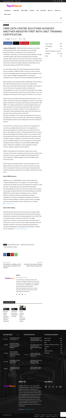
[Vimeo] (60, 1)
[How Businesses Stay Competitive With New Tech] (6, 369)
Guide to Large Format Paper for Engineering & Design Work (35, 355)
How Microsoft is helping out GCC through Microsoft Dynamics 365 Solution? (12, 266)
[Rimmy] (4, 39)
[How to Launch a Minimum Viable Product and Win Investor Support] (22, 308)
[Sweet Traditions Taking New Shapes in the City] (26, 369)
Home (4, 22)
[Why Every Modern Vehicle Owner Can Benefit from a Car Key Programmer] (6, 308)
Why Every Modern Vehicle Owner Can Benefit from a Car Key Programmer (6, 316)
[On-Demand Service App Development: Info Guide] (14, 308)
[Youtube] (62, 1)
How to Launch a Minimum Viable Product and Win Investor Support (22, 316)
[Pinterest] (12, 254)
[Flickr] (53, 386)
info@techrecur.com (29, 409)
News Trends (10, 22)
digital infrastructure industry (27, 244)
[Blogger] (45, 386)
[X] (57, 1)
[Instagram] (55, 1)
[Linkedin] (22, 294)
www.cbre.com (9, 203)
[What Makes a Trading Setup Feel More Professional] (6, 362)
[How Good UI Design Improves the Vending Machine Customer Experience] (6, 345)
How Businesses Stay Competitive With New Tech (14, 369)
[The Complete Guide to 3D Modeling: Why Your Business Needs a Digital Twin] (26, 346)
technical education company (10, 246)
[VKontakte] (60, 386)
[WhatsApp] (16, 254)
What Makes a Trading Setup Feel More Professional (15, 362)
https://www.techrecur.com (22, 277)
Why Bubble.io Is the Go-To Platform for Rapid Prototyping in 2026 (36, 362)
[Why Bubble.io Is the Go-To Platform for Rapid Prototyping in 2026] (26, 362)
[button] (61, 18)
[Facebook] (53, 1)
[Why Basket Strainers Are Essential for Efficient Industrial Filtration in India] (26, 339)
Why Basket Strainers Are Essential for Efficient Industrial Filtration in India (36, 339)
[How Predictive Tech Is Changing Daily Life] (6, 339)
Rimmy (8, 38)
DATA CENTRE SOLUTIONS (13, 244)
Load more (11, 375)
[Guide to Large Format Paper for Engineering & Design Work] (26, 354)
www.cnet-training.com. (21, 229)
